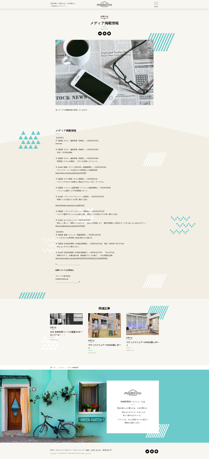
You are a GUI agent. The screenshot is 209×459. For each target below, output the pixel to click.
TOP (54, 367)
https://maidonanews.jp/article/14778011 (70, 226)
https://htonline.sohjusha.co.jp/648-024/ (70, 205)
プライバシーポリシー (64, 450)
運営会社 (106, 450)
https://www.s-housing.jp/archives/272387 (71, 173)
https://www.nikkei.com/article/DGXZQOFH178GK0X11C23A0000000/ (82, 258)
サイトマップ (79, 450)
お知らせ (61, 367)
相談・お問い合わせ (93, 450)
